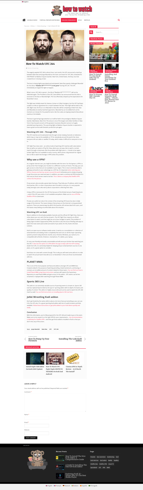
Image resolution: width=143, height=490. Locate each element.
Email (26, 422)
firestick (93, 457)
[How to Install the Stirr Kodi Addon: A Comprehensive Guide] (60, 458)
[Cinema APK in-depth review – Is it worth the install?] (75, 358)
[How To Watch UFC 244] (55, 60)
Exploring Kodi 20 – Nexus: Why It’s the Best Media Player (75, 475)
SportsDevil (94, 467)
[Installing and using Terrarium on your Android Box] (112, 68)
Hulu (80, 20)
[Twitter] (111, 445)
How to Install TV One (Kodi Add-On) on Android (95, 76)
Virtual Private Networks (50, 20)
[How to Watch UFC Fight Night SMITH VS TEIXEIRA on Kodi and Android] (55, 358)
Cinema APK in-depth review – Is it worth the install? (74, 369)
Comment (28, 392)
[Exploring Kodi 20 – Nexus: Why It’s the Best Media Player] (60, 476)
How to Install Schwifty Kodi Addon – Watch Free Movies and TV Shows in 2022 (112, 98)
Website (26, 430)
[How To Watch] (71, 10)
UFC (50, 329)
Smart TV (111, 464)
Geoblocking (32, 20)
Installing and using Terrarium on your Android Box (111, 77)
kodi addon (103, 460)
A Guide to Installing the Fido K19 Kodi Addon (76, 466)
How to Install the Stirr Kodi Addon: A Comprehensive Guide (75, 457)
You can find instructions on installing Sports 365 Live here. (54, 292)
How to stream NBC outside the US (95, 96)
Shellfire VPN (103, 464)
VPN (104, 467)
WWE (108, 467)
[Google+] (115, 445)
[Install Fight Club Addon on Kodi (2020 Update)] (35, 358)
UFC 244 (56, 329)
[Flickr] (119, 445)
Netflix (87, 20)
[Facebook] (107, 445)
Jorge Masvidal (35, 329)
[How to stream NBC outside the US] (96, 88)
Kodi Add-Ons (94, 460)
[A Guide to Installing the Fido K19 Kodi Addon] (60, 467)
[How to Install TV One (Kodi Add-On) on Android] (96, 68)
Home (24, 20)
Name (26, 414)
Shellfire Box (94, 464)
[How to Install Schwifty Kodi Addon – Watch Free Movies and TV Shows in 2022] (112, 88)
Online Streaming (69, 20)
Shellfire (116, 460)
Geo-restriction (101, 457)
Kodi (117, 457)
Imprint (26, 445)
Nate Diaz (44, 329)
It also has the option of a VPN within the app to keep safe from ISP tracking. (56, 244)
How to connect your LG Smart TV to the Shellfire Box (103, 56)
